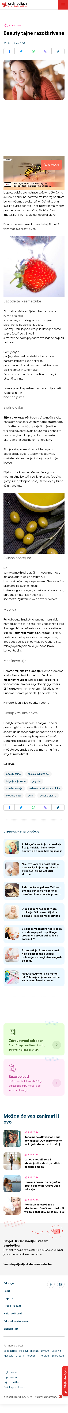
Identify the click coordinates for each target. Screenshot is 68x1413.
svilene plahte (48, 795)
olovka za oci (13, 795)
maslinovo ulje (14, 788)
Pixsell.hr (44, 1355)
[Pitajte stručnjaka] (65, 1381)
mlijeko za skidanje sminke (44, 788)
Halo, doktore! (12, 1313)
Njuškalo (8, 1355)
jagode (37, 781)
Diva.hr (45, 1350)
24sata (20, 1355)
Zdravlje (8, 1283)
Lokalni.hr (57, 1350)
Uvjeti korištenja (12, 1382)
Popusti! (31, 1355)
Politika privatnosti (14, 1387)
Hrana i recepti (12, 1305)
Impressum (10, 1377)
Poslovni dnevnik (29, 1350)
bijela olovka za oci (38, 773)
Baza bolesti (11, 1328)
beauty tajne (13, 773)
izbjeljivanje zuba (16, 781)
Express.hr (58, 1355)
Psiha (6, 1290)
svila (30, 795)
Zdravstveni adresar (16, 1321)
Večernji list (10, 1350)
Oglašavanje (10, 1372)
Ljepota (8, 1298)
